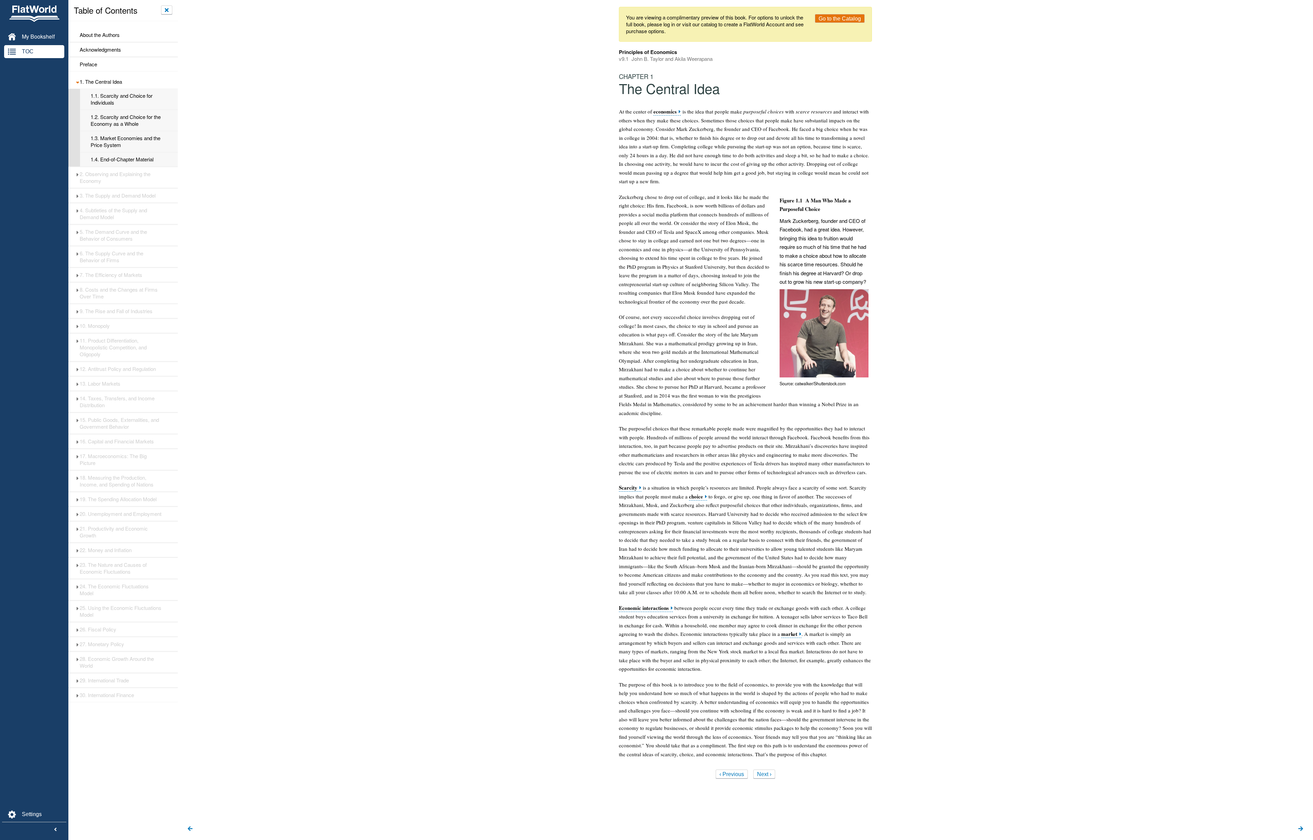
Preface (88, 64)
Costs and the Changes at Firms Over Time (119, 293)
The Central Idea (101, 81)
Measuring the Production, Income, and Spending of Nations (117, 481)
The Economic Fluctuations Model (114, 590)
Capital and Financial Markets (117, 441)
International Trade (104, 680)
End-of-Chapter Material (122, 159)
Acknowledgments (100, 49)
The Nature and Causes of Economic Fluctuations (113, 568)
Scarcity (628, 488)
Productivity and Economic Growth (114, 532)
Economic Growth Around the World (117, 662)
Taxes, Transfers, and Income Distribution (117, 402)
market (789, 634)
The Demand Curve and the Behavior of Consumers (113, 235)
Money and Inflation (106, 550)
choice (696, 497)
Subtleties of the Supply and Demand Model (113, 214)
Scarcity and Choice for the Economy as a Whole (126, 120)
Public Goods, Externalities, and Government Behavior (119, 423)
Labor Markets (100, 383)
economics (665, 112)
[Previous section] (190, 829)
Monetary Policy (102, 644)
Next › (764, 774)
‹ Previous (731, 774)
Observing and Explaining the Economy (115, 177)
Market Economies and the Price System (125, 141)
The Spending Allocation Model (118, 499)
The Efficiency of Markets (111, 274)
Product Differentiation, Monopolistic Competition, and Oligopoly (113, 347)
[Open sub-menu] (77, 81)
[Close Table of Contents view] (166, 9)
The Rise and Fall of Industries (116, 311)
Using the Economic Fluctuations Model (120, 611)
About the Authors (100, 34)
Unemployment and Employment (120, 513)
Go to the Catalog (840, 19)
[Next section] (1301, 829)
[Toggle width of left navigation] (55, 829)
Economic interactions (644, 608)
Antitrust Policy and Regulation (118, 368)
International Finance (107, 695)
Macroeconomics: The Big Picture (113, 459)
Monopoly (95, 325)
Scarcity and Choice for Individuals (121, 99)
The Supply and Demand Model (118, 195)
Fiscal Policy (98, 629)
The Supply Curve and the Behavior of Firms (111, 257)
